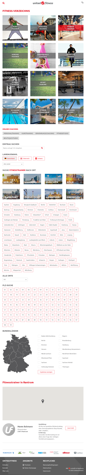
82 (70, 315)
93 (52, 320)
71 (5, 315)
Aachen (6, 205)
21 (29, 295)
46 (17, 305)
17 (5, 295)
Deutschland (11, 158)
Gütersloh (32, 225)
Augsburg (16, 205)
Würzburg (28, 270)
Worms (6, 270)
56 (76, 305)
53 (58, 305)
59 (17, 310)
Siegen (51, 260)
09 (40, 290)
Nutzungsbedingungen (50, 465)
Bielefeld (52, 205)
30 (5, 300)
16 (76, 290)
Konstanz (43, 235)
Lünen (61, 240)
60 (23, 310)
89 (35, 320)
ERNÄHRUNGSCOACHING (45, 133)
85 (11, 320)
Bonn (71, 205)
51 (46, 305)
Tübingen (15, 265)
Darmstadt (61, 210)
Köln (61, 235)
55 (70, 305)
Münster (17, 250)
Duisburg (17, 215)
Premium (27, 465)
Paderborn (19, 255)
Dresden (7, 215)
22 (35, 295)
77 (40, 315)
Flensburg (25, 220)
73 (17, 315)
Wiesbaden (53, 265)
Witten (64, 265)
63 (35, 310)
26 (58, 295)
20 (23, 295)
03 (17, 290)
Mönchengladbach (46, 245)
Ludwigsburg (20, 240)
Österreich (26, 158)
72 (11, 315)
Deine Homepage (30, 468)
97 (76, 320)
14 (64, 290)
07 (35, 290)
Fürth (70, 220)
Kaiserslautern (74, 230)
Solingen (61, 260)
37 (46, 300)
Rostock (19, 260)
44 (5, 305)
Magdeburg (71, 240)
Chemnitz (40, 210)
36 (40, 300)
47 (23, 305)
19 (17, 295)
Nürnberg (36, 250)
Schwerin (42, 260)
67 (58, 310)
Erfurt (47, 215)
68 (64, 310)
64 (40, 310)
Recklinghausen (64, 255)
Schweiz (40, 158)
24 (46, 295)
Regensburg (8, 260)
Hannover (7, 230)
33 (23, 300)
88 (29, 320)
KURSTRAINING (27, 133)
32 (17, 300)
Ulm (23, 265)
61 (29, 310)
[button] (43, 401)
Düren (27, 215)
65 (46, 310)
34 (29, 300)
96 (70, 320)
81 (64, 315)
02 (11, 290)
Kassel (17, 235)
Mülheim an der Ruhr (64, 245)
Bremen (30, 210)
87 (23, 320)
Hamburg (64, 225)
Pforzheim (30, 255)
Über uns (5, 471)
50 (40, 305)
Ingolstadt (53, 230)
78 (46, 315)
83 (76, 315)
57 (5, 310)
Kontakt (5, 468)
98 (5, 325)
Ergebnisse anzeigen (46, 372)
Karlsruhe (7, 235)
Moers (33, 245)
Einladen (5, 465)
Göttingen (21, 225)
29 (76, 295)
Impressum (46, 471)
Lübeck (52, 240)
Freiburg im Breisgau (57, 220)
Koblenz (33, 235)
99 (11, 325)
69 (70, 310)
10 (46, 290)
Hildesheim (42, 230)
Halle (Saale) (53, 225)
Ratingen (52, 255)
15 (70, 290)
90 (40, 320)
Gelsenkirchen (9, 225)
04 (23, 290)
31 (11, 300)
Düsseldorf (37, 215)
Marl (25, 245)
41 (70, 300)
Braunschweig (18, 210)
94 (58, 320)
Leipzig (69, 235)
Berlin (43, 205)
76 (35, 315)
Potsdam (42, 255)
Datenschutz (47, 468)
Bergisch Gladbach (30, 205)
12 (52, 290)
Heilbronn (30, 230)
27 (64, 295)
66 (52, 310)
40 (64, 300)
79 (52, 315)
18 (11, 295)
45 (11, 305)
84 (5, 320)
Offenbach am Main (63, 250)
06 (29, 290)
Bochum (63, 205)
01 (5, 290)
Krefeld (53, 235)
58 (11, 310)
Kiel (24, 235)
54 (64, 305)
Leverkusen (8, 240)
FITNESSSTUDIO (62, 133)
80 (58, 315)
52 (52, 305)
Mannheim (16, 245)
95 (64, 320)
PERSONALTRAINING (11, 133)
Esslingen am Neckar (11, 220)
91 (46, 320)
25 (52, 295)
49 (35, 305)
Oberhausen (48, 250)
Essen (65, 215)
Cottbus (51, 210)
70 (76, 310)
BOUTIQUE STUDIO (11, 138)
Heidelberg (19, 230)
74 (23, 315)
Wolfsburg (74, 265)
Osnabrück (7, 255)
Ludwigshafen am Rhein (37, 240)
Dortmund (73, 210)
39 (58, 300)
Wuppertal (17, 270)
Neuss (27, 250)
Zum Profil (70, 428)
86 (17, 320)
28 (70, 295)
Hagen (42, 225)
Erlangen (56, 215)
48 (29, 305)
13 (58, 290)
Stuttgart (72, 260)
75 (29, 315)
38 (52, 300)
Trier (5, 265)
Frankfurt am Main (39, 220)
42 (76, 300)
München (7, 250)
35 (35, 300)
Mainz (6, 245)
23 (40, 295)
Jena (63, 230)
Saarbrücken (30, 260)
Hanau (74, 225)
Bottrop (7, 210)
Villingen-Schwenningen (37, 265)
